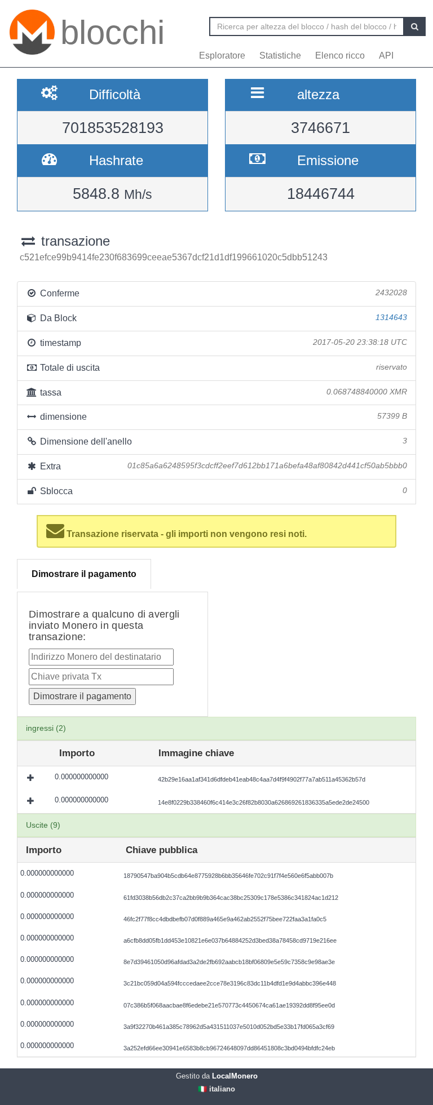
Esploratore (222, 55)
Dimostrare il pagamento (84, 574)
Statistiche (280, 55)
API (386, 55)
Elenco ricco (340, 55)
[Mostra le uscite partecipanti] (31, 777)
